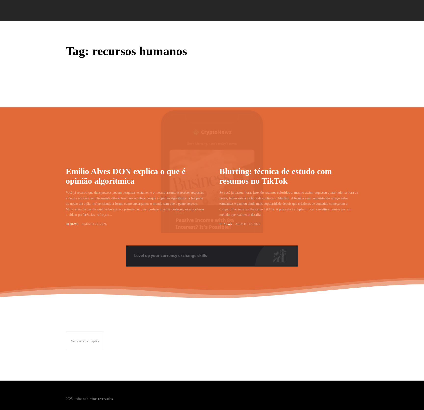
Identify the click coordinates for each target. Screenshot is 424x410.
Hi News (72, 223)
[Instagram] (336, 395)
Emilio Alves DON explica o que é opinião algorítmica (126, 176)
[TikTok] (345, 395)
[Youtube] (354, 395)
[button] (352, 10)
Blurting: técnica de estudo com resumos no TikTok (275, 176)
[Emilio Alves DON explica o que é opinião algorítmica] (135, 121)
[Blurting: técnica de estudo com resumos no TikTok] (288, 121)
